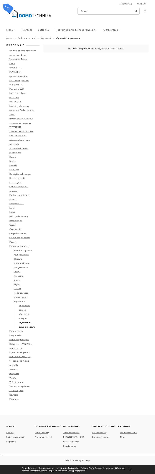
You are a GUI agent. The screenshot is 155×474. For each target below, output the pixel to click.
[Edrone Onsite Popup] (77, 237)
